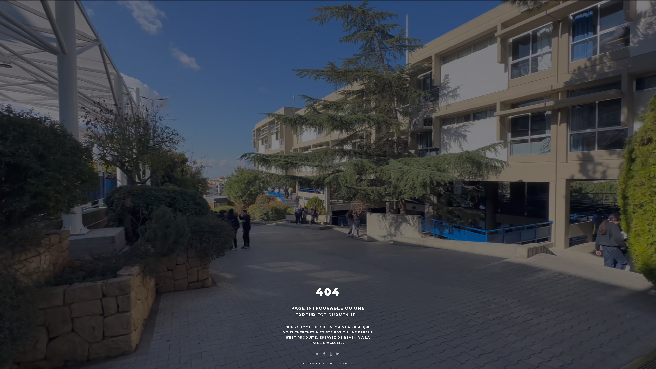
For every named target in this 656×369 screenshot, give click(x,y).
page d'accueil (327, 343)
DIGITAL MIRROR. (343, 363)
